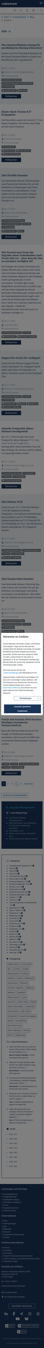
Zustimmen (22, 711)
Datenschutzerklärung (11, 688)
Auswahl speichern (22, 706)
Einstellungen (26, 698)
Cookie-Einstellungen (11, 673)
